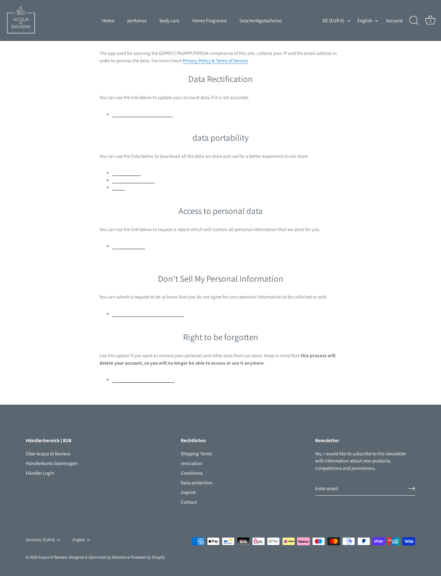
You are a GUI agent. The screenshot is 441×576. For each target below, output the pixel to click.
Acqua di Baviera (52, 557)
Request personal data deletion (143, 379)
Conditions (192, 473)
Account (394, 20)
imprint (188, 492)
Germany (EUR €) (40, 539)
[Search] (414, 21)
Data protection (196, 483)
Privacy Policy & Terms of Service (215, 60)
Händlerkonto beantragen (52, 463)
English (364, 20)
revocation (191, 463)
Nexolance (121, 557)
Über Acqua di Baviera (48, 453)
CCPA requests (126, 172)
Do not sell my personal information (148, 313)
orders (118, 187)
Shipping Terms (196, 453)
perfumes (137, 20)
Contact (189, 502)
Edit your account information (142, 114)
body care (169, 20)
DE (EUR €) (333, 20)
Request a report (128, 245)
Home (108, 20)
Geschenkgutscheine (261, 20)
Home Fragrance (209, 20)
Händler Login (40, 473)
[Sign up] (412, 488)
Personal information (133, 180)
